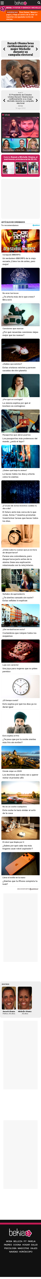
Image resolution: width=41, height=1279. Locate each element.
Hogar (26, 1244)
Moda (9, 1241)
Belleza (17, 1241)
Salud (34, 1244)
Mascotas (23, 1248)
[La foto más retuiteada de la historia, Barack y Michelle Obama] (9, 168)
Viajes (33, 1248)
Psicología (10, 1248)
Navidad (13, 1251)
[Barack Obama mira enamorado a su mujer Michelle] (21, 168)
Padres (8, 1244)
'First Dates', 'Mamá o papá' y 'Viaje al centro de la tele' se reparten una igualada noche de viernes (21, 15)
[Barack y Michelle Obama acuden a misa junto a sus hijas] (34, 168)
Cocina (17, 1244)
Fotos (17, 7)
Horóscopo (25, 1251)
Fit (25, 1241)
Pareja (32, 1241)
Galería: (20, 158)
